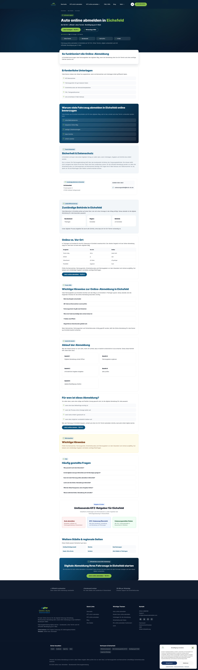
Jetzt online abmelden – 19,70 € (74, 274)
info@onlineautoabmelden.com (148, 615)
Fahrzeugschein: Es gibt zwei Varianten (75, 309)
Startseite (64, 4)
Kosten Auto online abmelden (121, 614)
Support (141, 613)
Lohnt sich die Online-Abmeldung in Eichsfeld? (77, 482)
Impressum (186, 666)
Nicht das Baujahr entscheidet (72, 299)
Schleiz (90, 551)
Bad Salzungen (117, 547)
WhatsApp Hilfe (91, 29)
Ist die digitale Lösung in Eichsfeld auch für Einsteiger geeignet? (82, 472)
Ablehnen (185, 663)
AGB (140, 627)
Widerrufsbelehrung (145, 629)
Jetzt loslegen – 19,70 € (70, 29)
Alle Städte (70, 10)
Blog (114, 4)
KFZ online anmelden (92, 4)
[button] (193, 648)
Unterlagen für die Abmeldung (122, 617)
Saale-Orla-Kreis (68, 551)
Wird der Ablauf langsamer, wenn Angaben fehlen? (78, 487)
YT (148, 619)
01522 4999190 (143, 611)
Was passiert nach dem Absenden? (74, 468)
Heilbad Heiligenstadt (69, 547)
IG (144, 619)
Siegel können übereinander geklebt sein (75, 323)
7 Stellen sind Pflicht (69, 319)
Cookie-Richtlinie (169, 666)
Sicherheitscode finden (119, 620)
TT (151, 619)
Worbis (90, 547)
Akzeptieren (169, 663)
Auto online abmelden (119, 611)
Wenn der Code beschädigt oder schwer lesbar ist (78, 314)
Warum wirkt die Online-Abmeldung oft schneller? (78, 492)
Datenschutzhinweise (179, 666)
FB (140, 619)
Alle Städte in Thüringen (120, 551)
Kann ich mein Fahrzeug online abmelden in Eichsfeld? (79, 477)
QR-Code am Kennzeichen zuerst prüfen (75, 304)
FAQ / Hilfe (107, 4)
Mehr (121, 4)
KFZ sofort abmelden (76, 4)
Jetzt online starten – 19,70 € (73, 427)
